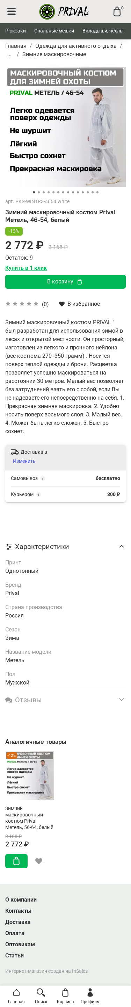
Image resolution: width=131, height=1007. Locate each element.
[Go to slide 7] (63, 192)
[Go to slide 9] (73, 192)
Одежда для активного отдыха (76, 46)
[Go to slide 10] (78, 192)
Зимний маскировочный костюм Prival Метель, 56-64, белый (29, 818)
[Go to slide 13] (93, 192)
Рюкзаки (15, 31)
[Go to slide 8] (68, 192)
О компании (21, 899)
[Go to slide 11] (83, 192)
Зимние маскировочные (54, 54)
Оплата (14, 933)
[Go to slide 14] (97, 192)
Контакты (18, 911)
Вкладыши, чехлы (103, 31)
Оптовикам (20, 944)
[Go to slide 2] (39, 192)
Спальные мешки (54, 31)
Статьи (14, 955)
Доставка (18, 922)
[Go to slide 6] (58, 192)
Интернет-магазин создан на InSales (46, 971)
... (9, 54)
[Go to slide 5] (53, 192)
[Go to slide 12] (88, 192)
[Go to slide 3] (44, 192)
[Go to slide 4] (49, 192)
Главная (16, 46)
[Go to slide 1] (34, 192)
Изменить (24, 461)
